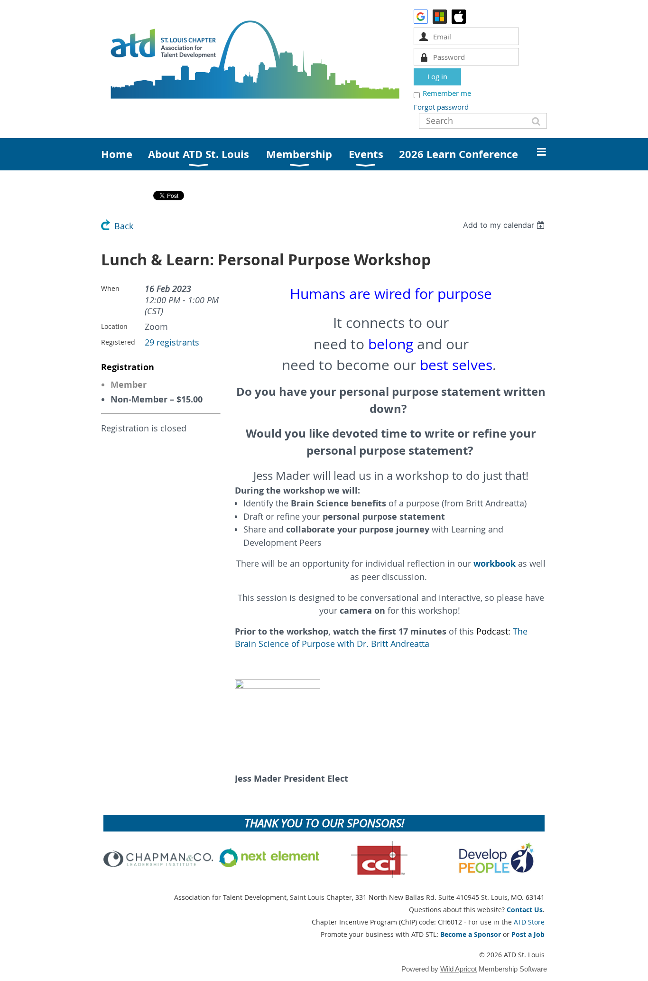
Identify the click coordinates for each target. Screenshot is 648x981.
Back (123, 226)
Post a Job (528, 934)
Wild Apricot (458, 969)
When (110, 288)
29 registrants (172, 342)
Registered (118, 341)
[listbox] (505, 225)
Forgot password (441, 107)
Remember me (447, 93)
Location (114, 326)
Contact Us (525, 909)
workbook (494, 564)
